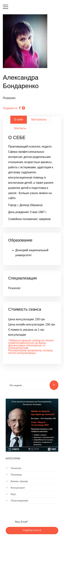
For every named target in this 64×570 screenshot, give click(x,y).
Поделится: (10, 108)
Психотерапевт (19, 500)
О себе (18, 119)
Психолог (16, 468)
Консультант (17, 487)
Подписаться (32, 530)
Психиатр (16, 474)
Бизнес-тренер (19, 481)
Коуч (13, 494)
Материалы (39, 119)
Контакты (20, 128)
